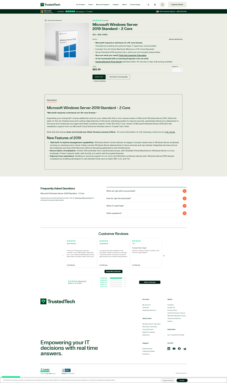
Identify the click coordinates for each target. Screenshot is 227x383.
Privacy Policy (172, 310)
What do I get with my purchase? (120, 191)
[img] (71, 241)
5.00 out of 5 (81, 281)
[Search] (162, 4)
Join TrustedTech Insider (175, 335)
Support (145, 343)
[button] (155, 5)
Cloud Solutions (147, 329)
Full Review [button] (71, 265)
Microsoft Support (102, 4)
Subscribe (171, 329)
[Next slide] (163, 256)
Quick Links (146, 318)
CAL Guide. (170, 132)
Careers (169, 321)
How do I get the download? (118, 198)
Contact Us (171, 307)
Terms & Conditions (174, 318)
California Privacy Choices (176, 313)
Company (170, 305)
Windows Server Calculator (151, 324)
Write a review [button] (149, 282)
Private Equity (135, 4)
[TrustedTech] (50, 4)
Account (145, 299)
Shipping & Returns (149, 310)
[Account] (148, 4)
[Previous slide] (63, 256)
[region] (113, 380)
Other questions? (113, 213)
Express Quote (177, 4)
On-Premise (80, 4)
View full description (175, 39)
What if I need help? (115, 206)
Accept (182, 380)
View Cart (145, 307)
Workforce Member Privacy (176, 316)
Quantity (175, 66)
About (124, 4)
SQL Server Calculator (149, 327)
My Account (146, 305)
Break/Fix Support (148, 332)
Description (52, 100)
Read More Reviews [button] (113, 271)
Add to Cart (99, 77)
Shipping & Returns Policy (83, 198)
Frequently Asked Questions (148, 352)
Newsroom (146, 335)
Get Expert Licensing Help (118, 77)
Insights (116, 4)
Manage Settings (168, 380)
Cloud (90, 4)
